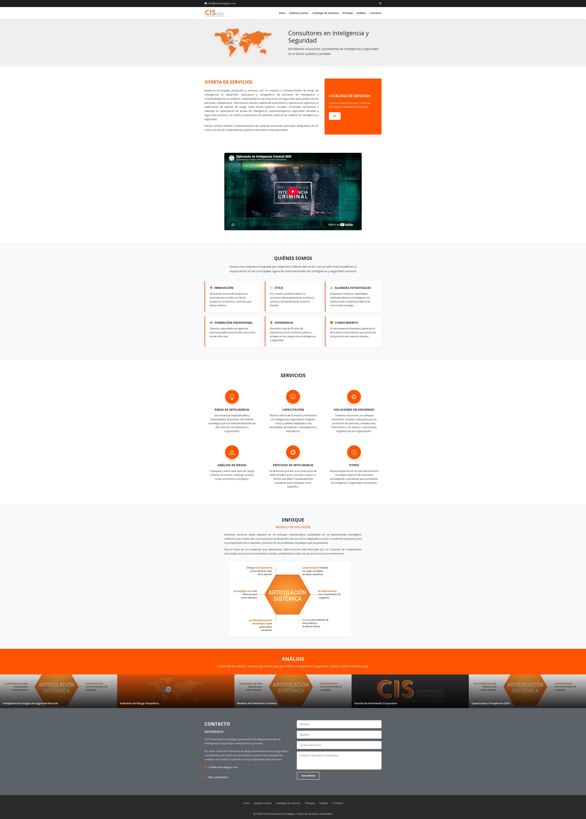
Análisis (361, 13)
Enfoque (347, 13)
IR (334, 116)
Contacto (376, 13)
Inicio (282, 13)
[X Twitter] (380, 4)
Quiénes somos (298, 13)
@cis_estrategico (218, 777)
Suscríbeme (308, 775)
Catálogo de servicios (325, 13)
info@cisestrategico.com (222, 3)
